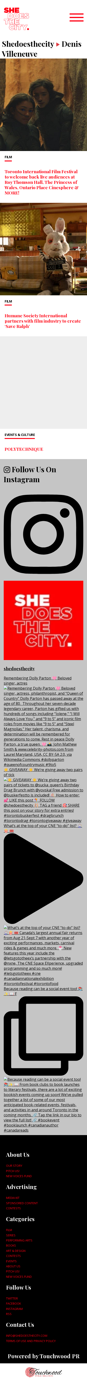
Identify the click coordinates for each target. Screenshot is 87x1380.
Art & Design (16, 1251)
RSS (9, 1314)
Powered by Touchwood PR (44, 1356)
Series (11, 1235)
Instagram (14, 1309)
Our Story (14, 1166)
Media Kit (12, 1198)
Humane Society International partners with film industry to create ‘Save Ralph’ (43, 320)
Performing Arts (19, 1240)
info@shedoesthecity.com (26, 1336)
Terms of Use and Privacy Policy (31, 1341)
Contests (13, 1208)
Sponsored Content (22, 1203)
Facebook (13, 1303)
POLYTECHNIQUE (24, 449)
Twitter (12, 1298)
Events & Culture (20, 434)
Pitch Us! (12, 1171)
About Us (13, 1266)
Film (8, 157)
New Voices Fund (19, 1176)
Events (11, 1261)
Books (11, 1245)
